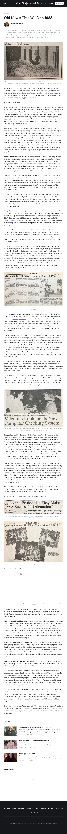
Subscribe (59, 3)
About (14, 808)
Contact (30, 812)
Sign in (51, 3)
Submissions (29, 808)
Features (6, 13)
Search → (36, 812)
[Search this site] (45, 3)
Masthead (21, 808)
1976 (10, 458)
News (4, 3)
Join (37, 808)
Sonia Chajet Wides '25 (17, 23)
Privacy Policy (59, 808)
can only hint (11, 223)
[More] (10, 3)
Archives (50, 808)
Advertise (43, 808)
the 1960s (25, 213)
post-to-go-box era (19, 319)
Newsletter (7, 808)
